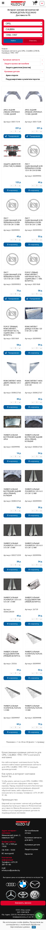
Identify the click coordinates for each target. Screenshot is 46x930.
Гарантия (29, 854)
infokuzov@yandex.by (11, 870)
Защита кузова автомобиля (16, 64)
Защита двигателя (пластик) (17, 68)
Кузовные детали (11, 72)
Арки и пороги (10, 75)
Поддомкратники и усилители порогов (21, 79)
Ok (34, 927)
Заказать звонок (23, 903)
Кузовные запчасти (11, 60)
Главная (4, 49)
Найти (13, 41)
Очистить (33, 41)
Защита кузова (31, 849)
